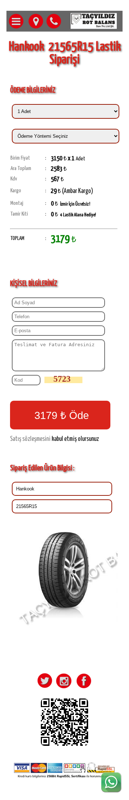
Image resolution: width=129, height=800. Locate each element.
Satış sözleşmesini (30, 439)
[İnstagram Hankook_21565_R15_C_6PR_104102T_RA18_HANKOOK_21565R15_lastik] (63, 688)
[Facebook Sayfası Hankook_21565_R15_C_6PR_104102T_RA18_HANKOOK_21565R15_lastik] (82, 688)
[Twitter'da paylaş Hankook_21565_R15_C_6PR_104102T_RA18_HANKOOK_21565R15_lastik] (44, 688)
